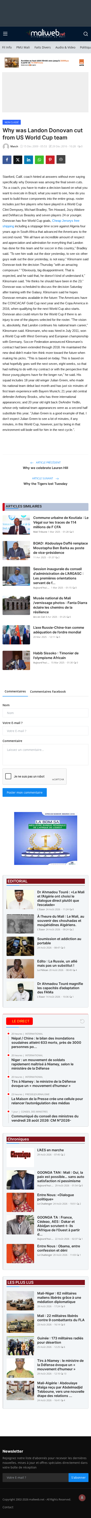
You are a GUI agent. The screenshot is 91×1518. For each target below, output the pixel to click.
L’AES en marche (50, 1150)
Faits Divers (42, 47)
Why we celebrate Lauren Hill (45, 468)
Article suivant (43, 478)
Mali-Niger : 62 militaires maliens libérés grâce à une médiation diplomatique (59, 1297)
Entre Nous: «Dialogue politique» (55, 1197)
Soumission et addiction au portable (59, 941)
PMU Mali (23, 47)
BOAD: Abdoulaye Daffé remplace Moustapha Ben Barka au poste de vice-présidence (60, 548)
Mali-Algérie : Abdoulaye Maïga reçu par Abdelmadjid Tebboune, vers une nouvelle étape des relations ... (60, 1389)
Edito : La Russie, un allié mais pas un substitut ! (57, 963)
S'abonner (78, 1477)
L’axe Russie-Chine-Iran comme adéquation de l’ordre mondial (58, 629)
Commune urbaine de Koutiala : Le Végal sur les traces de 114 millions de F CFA (60, 522)
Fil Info (7, 47)
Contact (8, 1507)
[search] (85, 34)
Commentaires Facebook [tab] (48, 691)
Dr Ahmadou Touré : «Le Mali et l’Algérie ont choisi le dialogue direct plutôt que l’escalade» (60, 898)
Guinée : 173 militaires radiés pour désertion (60, 1340)
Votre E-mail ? (12, 723)
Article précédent (48, 462)
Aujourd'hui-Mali (41, 587)
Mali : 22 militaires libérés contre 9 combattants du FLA (61, 1318)
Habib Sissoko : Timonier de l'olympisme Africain (56, 655)
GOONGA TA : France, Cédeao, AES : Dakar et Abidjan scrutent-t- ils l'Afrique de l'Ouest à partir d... (58, 1225)
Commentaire (12, 741)
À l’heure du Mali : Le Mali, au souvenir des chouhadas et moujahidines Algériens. (60, 920)
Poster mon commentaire (25, 792)
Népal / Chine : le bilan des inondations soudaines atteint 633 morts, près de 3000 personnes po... (46, 1042)
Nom (6, 705)
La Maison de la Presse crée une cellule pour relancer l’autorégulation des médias (47, 1101)
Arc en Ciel (39, 616)
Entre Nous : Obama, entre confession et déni (58, 1248)
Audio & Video (65, 47)
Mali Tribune (40, 531)
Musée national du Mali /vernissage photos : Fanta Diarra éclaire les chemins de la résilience (60, 605)
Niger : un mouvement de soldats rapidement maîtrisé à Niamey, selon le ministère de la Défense (42, 1064)
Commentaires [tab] (15, 691)
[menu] (5, 34)
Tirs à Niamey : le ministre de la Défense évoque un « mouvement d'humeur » (43, 1083)
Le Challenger (44, 1203)
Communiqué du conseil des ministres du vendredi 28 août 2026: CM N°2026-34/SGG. (45, 1120)
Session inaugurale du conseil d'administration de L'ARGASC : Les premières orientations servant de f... (58, 576)
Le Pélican (42, 970)
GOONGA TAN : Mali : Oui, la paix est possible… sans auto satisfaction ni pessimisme (60, 1176)
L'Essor (41, 909)
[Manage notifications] (82, 1497)
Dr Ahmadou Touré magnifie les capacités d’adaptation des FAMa (60, 988)
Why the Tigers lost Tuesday (45, 484)
